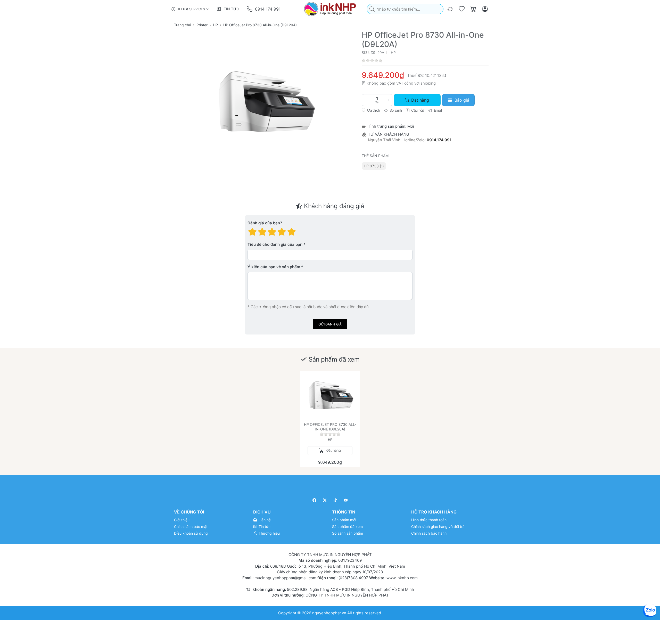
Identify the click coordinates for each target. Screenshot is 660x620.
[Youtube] (346, 500)
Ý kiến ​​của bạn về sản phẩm (274, 267)
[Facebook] (314, 500)
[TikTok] (335, 500)
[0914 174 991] (250, 9)
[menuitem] (374, 166)
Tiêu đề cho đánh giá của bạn (275, 244)
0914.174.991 (439, 139)
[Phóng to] (264, 102)
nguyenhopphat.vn (329, 612)
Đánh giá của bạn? (265, 223)
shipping (428, 83)
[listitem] (264, 102)
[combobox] (405, 9)
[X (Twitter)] (325, 500)
